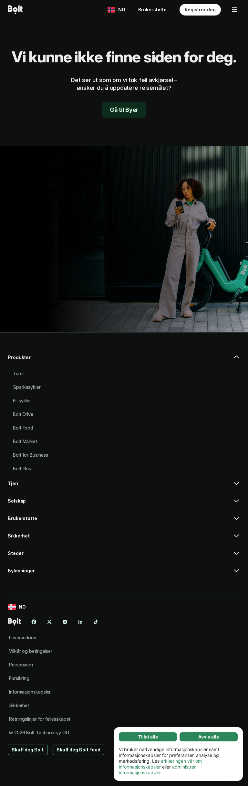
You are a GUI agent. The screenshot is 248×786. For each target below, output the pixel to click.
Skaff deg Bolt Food (78, 749)
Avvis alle (208, 736)
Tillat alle (148, 736)
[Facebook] (34, 622)
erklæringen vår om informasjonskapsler (160, 764)
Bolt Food (23, 427)
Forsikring (19, 678)
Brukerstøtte (152, 9)
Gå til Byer (124, 109)
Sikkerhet (19, 705)
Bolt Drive (23, 414)
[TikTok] (96, 622)
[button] (124, 360)
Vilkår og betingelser (30, 651)
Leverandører (23, 637)
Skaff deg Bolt (28, 749)
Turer (18, 373)
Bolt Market (25, 441)
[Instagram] (65, 622)
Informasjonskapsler (30, 692)
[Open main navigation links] (234, 10)
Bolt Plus (22, 468)
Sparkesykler (27, 387)
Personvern (21, 664)
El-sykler (22, 400)
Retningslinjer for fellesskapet (39, 719)
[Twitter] (49, 622)
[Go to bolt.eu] (15, 9)
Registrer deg (200, 9)
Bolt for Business (30, 455)
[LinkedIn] (80, 622)
